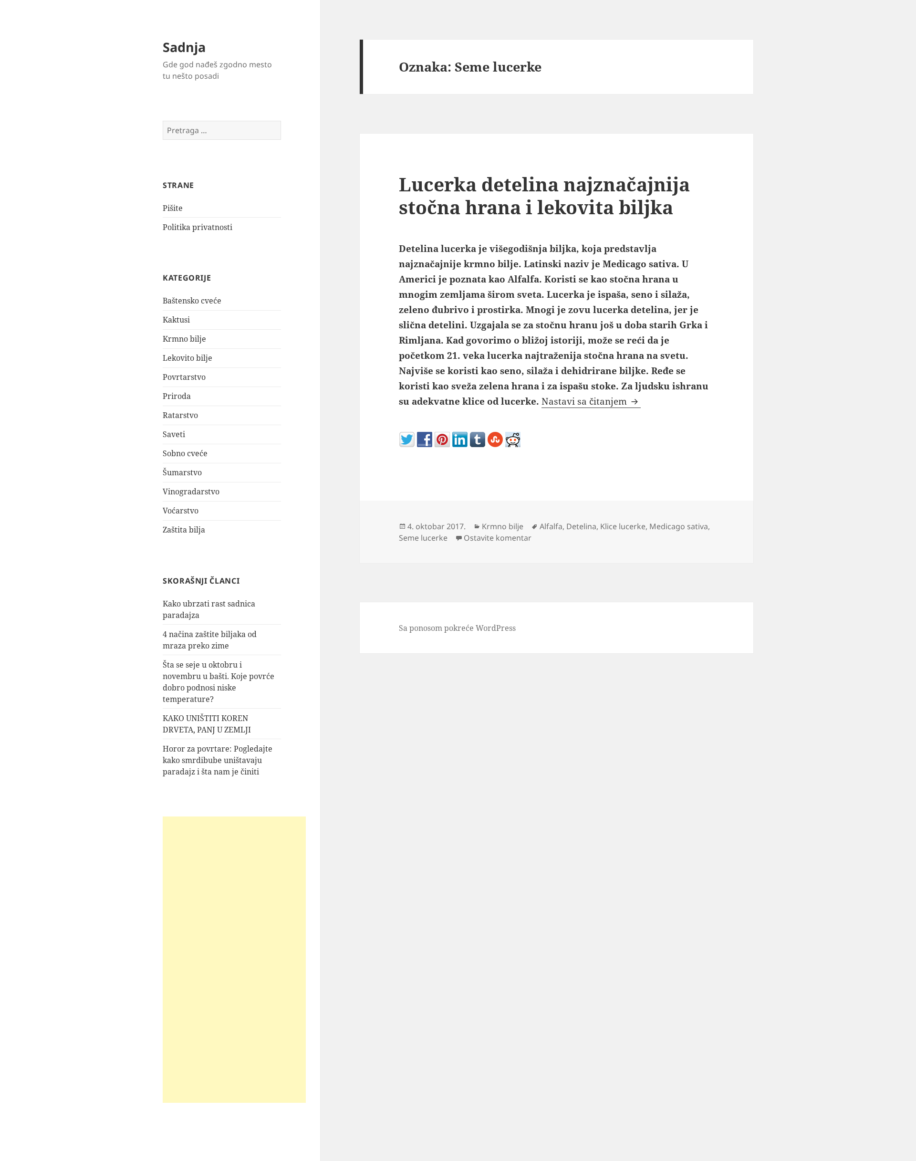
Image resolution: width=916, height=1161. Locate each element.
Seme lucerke (423, 538)
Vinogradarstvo (191, 491)
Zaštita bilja (184, 529)
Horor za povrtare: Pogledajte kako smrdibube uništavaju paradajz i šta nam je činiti (217, 760)
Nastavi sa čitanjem (591, 401)
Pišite (173, 208)
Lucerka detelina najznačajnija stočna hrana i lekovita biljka (544, 195)
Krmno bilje (184, 339)
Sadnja (184, 47)
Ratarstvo (180, 415)
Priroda (177, 396)
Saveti (174, 434)
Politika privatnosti (197, 227)
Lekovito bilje (187, 358)
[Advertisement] (234, 959)
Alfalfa (551, 526)
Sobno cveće (185, 453)
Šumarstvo (182, 472)
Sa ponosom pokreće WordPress (457, 628)
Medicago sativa (678, 526)
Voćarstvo (180, 510)
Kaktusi (176, 319)
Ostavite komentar (497, 538)
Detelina (581, 526)
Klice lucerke (622, 526)
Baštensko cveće (192, 300)
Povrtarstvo (184, 377)
